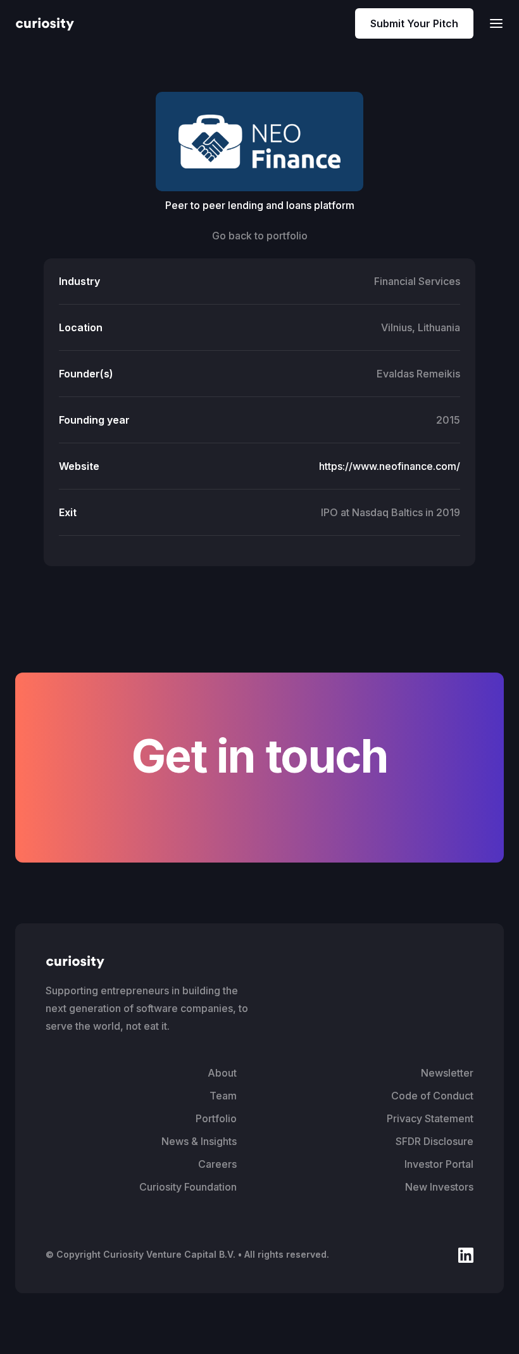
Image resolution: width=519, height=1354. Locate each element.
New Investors (439, 1186)
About (222, 1072)
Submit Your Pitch (414, 23)
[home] (45, 23)
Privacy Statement (430, 1118)
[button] (492, 23)
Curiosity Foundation (188, 1186)
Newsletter (447, 1072)
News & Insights (199, 1141)
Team (223, 1095)
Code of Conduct (432, 1095)
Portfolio (216, 1118)
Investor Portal (438, 1164)
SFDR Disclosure (434, 1141)
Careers (217, 1164)
